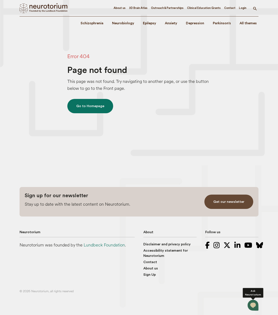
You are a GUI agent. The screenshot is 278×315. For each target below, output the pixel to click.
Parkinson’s (222, 23)
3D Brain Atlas (138, 8)
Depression (195, 23)
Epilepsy (149, 23)
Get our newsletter (228, 201)
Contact (229, 8)
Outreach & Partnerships (167, 8)
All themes (248, 23)
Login (242, 8)
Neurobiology (123, 23)
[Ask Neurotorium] (253, 305)
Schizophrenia (92, 23)
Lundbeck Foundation (104, 245)
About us (120, 8)
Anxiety (171, 23)
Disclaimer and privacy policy (167, 244)
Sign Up (149, 274)
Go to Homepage (90, 106)
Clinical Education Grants (204, 8)
